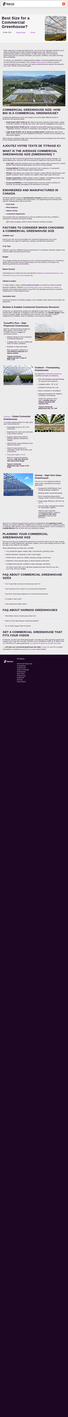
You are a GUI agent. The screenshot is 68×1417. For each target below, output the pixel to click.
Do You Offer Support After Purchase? (18, 626)
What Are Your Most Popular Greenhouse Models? (22, 621)
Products (21, 659)
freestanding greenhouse (53, 374)
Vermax (40, 481)
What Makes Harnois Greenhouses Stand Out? (20, 616)
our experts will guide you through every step (45, 643)
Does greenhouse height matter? (16, 604)
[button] (34, 583)
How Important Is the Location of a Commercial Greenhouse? (25, 589)
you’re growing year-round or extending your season (41, 287)
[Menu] (64, 4)
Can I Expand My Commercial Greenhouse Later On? (22, 584)
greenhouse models (28, 649)
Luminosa (7, 416)
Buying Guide (20, 32)
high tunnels (41, 62)
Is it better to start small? (13, 599)
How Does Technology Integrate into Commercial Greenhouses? (26, 594)
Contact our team (47, 647)
